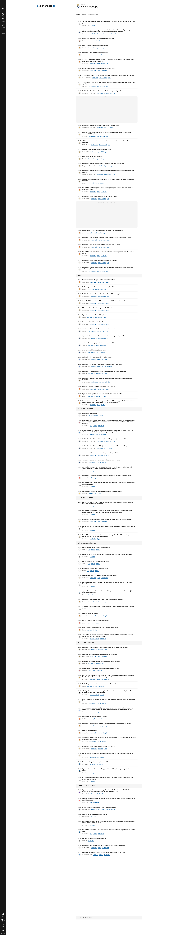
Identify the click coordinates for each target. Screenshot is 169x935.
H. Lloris (102, 695)
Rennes (91, 41)
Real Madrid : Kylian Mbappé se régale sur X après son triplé (99, 260)
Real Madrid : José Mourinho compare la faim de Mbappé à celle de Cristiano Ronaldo (107, 238)
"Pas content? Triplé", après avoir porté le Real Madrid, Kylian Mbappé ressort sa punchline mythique (108, 83)
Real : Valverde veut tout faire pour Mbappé (95, 45)
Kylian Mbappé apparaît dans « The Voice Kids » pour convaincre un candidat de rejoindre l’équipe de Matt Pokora (108, 591)
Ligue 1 (101, 415)
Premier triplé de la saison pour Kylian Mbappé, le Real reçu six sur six (102, 231)
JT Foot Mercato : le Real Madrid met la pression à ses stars (99, 807)
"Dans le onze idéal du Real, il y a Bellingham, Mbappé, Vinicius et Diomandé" (105, 453)
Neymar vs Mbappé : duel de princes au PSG (95, 762)
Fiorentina (90, 794)
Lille (89, 415)
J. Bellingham (104, 578)
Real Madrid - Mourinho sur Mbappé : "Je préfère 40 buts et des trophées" (103, 163)
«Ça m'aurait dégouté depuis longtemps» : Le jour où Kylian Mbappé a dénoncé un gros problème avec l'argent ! (107, 778)
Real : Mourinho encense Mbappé (92, 156)
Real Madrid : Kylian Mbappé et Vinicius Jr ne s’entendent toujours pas (102, 599)
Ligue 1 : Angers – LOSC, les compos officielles (95, 561)
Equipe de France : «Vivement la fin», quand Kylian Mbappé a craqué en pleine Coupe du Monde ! (108, 769)
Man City (91, 493)
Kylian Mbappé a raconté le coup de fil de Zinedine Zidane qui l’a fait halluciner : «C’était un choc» (108, 901)
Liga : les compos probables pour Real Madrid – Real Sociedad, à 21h (102, 394)
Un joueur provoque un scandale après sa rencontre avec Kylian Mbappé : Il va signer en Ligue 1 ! (107, 922)
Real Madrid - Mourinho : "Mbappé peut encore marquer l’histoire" (101, 125)
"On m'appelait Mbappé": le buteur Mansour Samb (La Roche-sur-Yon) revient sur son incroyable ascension (107, 931)
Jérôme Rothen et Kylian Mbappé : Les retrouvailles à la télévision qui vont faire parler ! (107, 554)
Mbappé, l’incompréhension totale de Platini (95, 814)
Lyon (99, 493)
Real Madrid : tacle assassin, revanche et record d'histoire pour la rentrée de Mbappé (106, 723)
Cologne (104, 396)
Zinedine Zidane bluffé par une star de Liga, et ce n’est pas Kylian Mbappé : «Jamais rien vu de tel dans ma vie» (108, 799)
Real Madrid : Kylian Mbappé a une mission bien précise (98, 746)
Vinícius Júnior (105, 848)
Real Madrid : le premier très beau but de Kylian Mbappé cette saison (102, 364)
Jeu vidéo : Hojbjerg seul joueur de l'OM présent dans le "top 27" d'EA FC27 (104, 852)
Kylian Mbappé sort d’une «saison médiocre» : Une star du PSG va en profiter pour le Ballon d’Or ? (108, 830)
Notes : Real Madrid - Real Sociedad (92, 322)
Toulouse (98, 396)
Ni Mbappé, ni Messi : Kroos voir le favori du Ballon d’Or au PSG (100, 668)
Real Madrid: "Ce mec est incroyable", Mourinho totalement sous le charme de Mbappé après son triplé (107, 268)
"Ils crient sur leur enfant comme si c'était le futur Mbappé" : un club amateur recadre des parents (108, 22)
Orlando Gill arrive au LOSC (90, 413)
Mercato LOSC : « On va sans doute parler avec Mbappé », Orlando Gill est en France (106, 475)
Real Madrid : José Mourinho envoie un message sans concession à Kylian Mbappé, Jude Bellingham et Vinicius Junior (107, 877)
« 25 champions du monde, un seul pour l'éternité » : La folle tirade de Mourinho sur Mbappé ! (106, 141)
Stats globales (93, 14)
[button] (3, 915)
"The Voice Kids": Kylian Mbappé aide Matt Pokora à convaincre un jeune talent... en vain (108, 606)
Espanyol (93, 359)
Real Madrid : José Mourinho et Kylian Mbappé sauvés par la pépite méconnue (105, 647)
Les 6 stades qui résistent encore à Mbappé (94, 716)
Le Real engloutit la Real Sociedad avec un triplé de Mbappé (99, 287)
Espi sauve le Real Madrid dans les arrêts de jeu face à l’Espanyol (101, 661)
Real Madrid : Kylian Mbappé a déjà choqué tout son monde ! (99, 196)
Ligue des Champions (103, 34)
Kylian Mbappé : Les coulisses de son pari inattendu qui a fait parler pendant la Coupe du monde (108, 252)
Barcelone (104, 41)
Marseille (92, 434)
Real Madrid (93, 34)
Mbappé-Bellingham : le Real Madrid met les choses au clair (99, 575)
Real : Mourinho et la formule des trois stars (95, 894)
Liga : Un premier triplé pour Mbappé (93, 315)
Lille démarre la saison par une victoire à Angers (96, 547)
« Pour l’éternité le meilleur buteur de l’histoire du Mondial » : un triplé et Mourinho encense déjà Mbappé (106, 133)
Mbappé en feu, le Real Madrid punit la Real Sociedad (97, 308)
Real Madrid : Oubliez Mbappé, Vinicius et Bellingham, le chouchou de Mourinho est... (107, 519)
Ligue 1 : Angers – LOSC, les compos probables (95, 621)
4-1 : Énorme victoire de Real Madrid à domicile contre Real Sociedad (102, 329)
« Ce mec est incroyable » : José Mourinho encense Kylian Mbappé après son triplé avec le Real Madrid (108, 180)
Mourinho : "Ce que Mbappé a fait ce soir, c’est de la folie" (99, 280)
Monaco (106, 55)
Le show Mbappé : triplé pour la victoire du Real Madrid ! (98, 343)
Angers (93, 549)
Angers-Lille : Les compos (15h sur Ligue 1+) (95, 568)
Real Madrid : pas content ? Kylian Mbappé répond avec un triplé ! (101, 245)
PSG (111, 55)
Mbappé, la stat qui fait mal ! (90, 613)
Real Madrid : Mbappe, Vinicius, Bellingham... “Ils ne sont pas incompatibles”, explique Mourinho (107, 860)
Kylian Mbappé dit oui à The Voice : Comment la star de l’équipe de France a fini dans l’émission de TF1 (107, 583)
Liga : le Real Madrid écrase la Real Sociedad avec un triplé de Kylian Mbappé (104, 336)
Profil (84, 14)
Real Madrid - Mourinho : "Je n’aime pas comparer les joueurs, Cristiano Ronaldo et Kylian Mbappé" (108, 171)
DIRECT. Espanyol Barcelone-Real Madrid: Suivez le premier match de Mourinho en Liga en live (108, 700)
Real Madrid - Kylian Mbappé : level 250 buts (95, 52)
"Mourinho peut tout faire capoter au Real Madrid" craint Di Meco (101, 460)
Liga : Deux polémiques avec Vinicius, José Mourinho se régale (100, 628)
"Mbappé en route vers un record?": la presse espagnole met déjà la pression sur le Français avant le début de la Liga (109, 738)
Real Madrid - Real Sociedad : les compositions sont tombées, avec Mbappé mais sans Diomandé (107, 379)
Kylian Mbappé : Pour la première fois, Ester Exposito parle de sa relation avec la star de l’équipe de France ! (107, 188)
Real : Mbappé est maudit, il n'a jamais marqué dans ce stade (100, 684)
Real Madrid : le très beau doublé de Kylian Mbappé (97, 357)
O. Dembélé (103, 889)
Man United (101, 809)
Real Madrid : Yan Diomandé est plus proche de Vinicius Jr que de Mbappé (103, 845)
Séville (97, 345)
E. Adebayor (104, 913)
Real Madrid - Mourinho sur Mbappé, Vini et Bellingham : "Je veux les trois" (104, 439)
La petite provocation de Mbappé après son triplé (96, 149)
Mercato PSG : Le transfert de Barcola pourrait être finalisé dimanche (102, 491)
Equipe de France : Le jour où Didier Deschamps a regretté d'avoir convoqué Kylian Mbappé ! (108, 527)
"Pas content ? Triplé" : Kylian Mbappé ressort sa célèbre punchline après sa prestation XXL (108, 75)
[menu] (3, 3)
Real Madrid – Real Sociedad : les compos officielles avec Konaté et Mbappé (104, 371)
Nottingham (94, 415)
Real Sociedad (101, 63)
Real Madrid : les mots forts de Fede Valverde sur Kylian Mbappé (101, 294)
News (78, 14)
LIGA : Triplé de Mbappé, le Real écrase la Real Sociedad (98, 38)
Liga (97, 48)
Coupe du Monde (94, 638)
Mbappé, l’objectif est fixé (89, 731)
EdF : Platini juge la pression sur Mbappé (94, 838)
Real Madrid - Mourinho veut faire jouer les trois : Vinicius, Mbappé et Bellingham (106, 446)
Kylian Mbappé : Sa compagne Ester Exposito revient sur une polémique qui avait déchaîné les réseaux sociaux (108, 483)
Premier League (110, 809)
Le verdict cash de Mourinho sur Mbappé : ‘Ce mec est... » (98, 68)
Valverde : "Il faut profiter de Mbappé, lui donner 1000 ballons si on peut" (103, 301)
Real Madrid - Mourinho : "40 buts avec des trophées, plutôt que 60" (101, 91)
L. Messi (99, 670)
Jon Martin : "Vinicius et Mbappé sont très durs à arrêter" (98, 387)
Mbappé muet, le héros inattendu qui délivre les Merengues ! (100, 654)
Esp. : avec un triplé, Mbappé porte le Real (94, 350)
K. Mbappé (93, 25)
